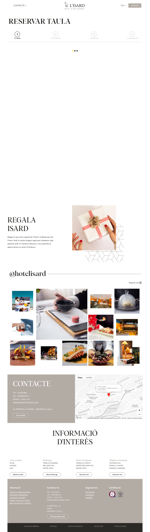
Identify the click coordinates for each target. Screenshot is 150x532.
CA (122, 5)
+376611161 (25, 399)
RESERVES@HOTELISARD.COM (58, 500)
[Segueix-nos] (75, 282)
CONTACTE (18, 5)
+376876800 (54, 492)
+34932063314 (55, 495)
